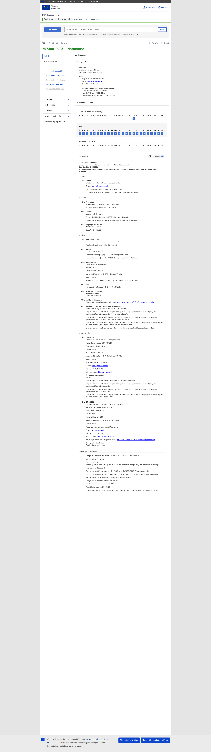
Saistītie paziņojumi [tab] (50, 61)
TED (43, 43)
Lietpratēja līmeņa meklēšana (110, 34)
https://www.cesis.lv (105, 372)
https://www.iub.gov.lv (106, 436)
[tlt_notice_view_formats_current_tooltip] (162, 156)
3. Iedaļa (48, 111)
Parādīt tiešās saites (57, 76)
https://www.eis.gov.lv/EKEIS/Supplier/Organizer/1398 (136, 302)
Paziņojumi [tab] (47, 56)
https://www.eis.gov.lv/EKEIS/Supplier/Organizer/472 (136, 440)
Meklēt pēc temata (129, 34)
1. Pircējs (49, 99)
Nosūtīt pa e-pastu (56, 84)
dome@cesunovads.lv (94, 81)
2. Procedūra (50, 105)
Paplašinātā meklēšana (90, 34)
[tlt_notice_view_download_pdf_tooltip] (80, 133)
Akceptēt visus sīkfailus (129, 740)
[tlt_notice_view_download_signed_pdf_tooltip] (134, 118)
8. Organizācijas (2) (53, 116)
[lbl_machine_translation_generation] (99, 142)
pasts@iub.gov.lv (98, 430)
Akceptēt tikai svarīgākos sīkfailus (155, 740)
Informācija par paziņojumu (55, 122)
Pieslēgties (150, 7)
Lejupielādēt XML (56, 71)
